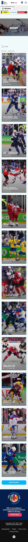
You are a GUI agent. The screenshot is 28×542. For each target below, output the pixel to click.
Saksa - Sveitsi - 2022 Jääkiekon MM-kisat (9, 366)
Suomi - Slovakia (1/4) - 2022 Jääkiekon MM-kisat (11, 330)
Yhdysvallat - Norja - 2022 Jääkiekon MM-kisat (11, 472)
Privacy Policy (14, 531)
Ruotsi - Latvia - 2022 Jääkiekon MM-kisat (9, 401)
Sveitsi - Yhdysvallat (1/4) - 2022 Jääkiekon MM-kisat (11, 295)
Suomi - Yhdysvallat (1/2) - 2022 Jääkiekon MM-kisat (11, 153)
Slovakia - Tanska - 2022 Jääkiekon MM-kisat (10, 437)
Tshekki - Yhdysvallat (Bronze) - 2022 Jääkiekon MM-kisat (11, 81)
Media (14, 529)
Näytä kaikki (14, 482)
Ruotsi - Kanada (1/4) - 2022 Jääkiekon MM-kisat (11, 259)
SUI (4, 297)
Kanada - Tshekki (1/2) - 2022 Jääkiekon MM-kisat (10, 188)
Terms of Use (22, 529)
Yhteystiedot (6, 529)
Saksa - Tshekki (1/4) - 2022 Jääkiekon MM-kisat (10, 224)
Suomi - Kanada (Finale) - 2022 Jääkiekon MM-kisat (10, 117)
